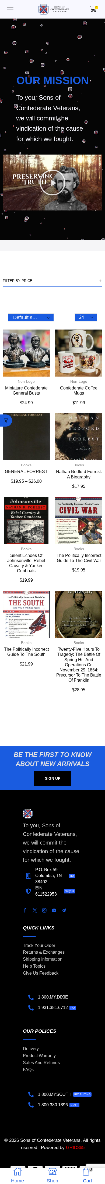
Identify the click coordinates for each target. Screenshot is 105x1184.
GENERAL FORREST (26, 471)
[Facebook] (25, 910)
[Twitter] (35, 910)
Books (26, 465)
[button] (10, 9)
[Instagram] (44, 910)
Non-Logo (26, 381)
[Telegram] (64, 910)
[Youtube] (54, 910)
